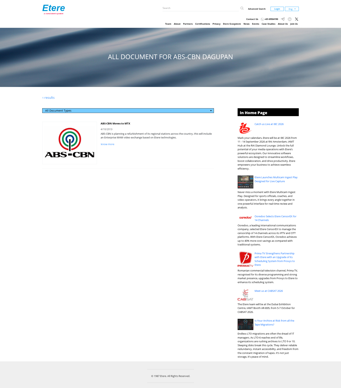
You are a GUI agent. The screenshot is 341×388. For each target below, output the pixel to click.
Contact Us (252, 19)
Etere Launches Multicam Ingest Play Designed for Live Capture (276, 179)
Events (255, 23)
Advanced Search (257, 8)
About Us (283, 23)
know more (107, 144)
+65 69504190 (271, 19)
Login (277, 8)
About (177, 23)
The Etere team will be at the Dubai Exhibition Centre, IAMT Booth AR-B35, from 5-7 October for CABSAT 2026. (266, 308)
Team (168, 23)
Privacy (216, 23)
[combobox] (128, 110)
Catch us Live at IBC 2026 (269, 124)
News (246, 23)
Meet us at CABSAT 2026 (269, 291)
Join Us (294, 23)
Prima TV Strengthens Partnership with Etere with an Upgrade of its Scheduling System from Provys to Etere (275, 259)
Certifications (202, 23)
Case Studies (268, 23)
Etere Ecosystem (232, 23)
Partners (188, 23)
